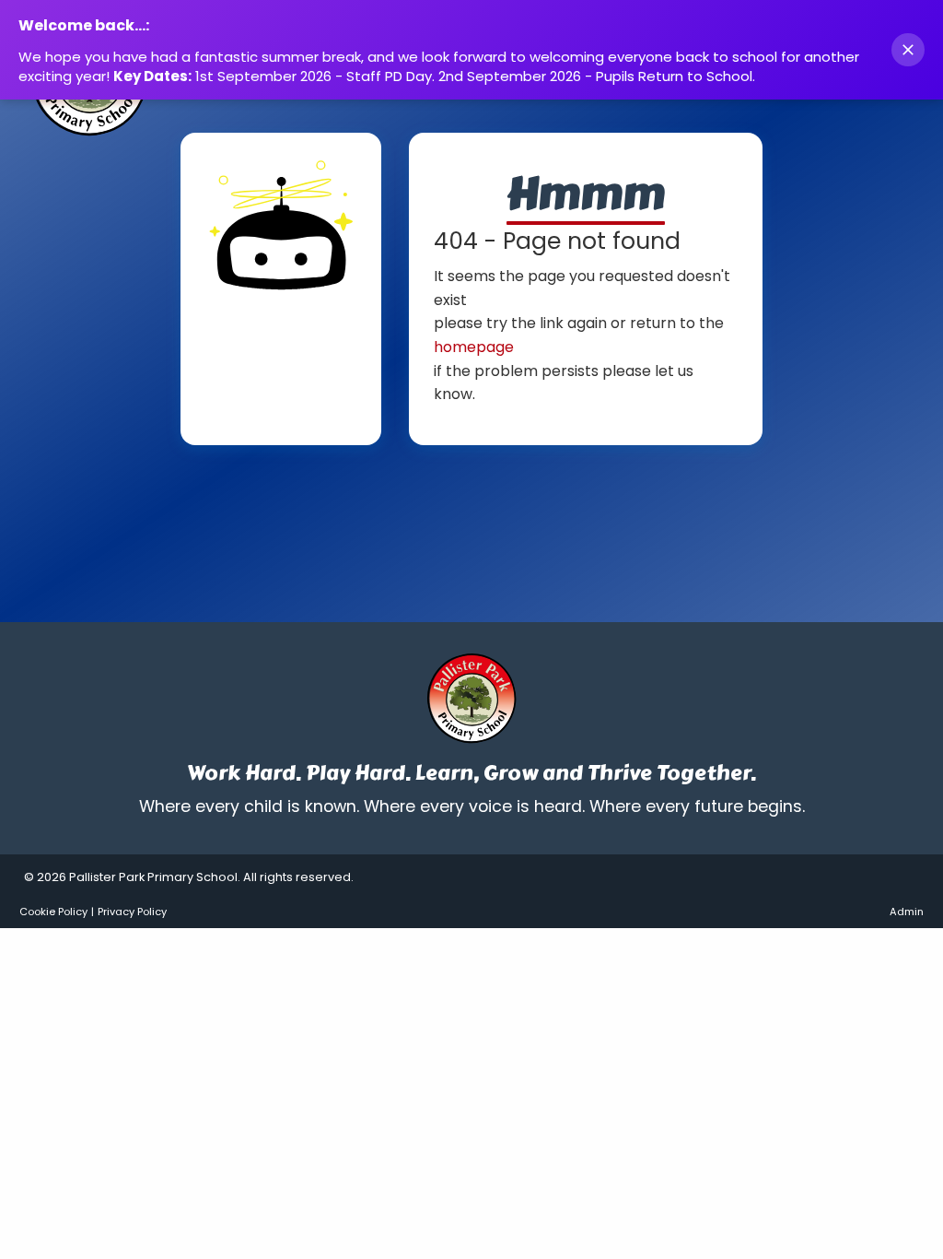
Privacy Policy (132, 911)
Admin (907, 911)
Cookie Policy (53, 911)
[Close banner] (908, 49)
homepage (474, 347)
